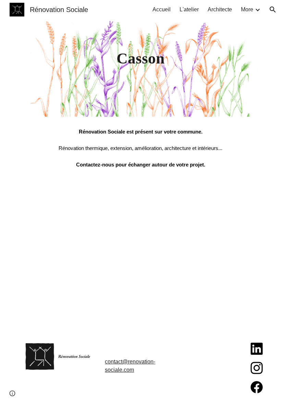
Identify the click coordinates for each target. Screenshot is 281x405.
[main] (140, 58)
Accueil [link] (161, 9)
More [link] (247, 9)
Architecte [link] (220, 9)
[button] (273, 9)
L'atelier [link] (189, 9)
